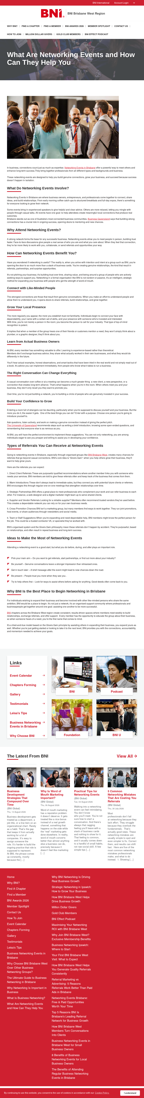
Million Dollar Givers (38, 34)
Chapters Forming (23, 685)
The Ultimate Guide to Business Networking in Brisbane (27, 980)
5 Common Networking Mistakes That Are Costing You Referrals (122, 796)
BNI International (101, 2)
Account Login (121, 2)
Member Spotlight (99, 26)
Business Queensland (99, 218)
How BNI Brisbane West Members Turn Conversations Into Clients (70, 1030)
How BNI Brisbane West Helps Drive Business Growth (71, 899)
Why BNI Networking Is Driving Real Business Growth (71, 879)
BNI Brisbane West (97, 454)
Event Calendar (21, 675)
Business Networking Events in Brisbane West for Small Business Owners (71, 1045)
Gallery (15, 694)
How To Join (14, 34)
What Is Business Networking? (26, 998)
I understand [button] (130, 1093)
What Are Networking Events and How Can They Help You (25, 1006)
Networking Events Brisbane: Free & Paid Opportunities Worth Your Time (70, 1002)
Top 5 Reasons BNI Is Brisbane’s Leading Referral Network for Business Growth (70, 1016)
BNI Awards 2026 (74, 26)
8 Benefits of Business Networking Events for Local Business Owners (69, 1059)
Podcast (117, 691)
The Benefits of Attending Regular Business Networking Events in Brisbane (70, 1073)
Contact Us (121, 26)
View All (125, 756)
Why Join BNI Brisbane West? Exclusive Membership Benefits (71, 937)
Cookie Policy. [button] (102, 1093)
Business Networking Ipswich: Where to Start (70, 947)
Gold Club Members (68, 34)
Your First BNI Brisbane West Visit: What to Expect (70, 957)
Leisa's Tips (18, 713)
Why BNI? (12, 26)
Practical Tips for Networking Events (86, 792)
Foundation (72, 735)
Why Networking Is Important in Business (27, 990)
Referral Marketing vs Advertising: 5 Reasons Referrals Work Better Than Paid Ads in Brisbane (72, 985)
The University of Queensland (22, 425)
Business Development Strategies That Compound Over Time (18, 797)
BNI (9, 612)
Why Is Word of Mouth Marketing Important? (52, 794)
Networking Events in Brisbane (80, 167)
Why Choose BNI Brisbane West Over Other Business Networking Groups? (27, 967)
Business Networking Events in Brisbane (25, 724)
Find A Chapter (31, 26)
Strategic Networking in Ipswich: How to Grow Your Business (72, 889)
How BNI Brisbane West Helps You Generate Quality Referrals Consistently (71, 969)
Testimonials (19, 703)
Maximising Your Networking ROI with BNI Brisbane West (69, 927)
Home (10, 877)
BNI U (116, 735)
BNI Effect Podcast (96, 34)
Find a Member (52, 26)
